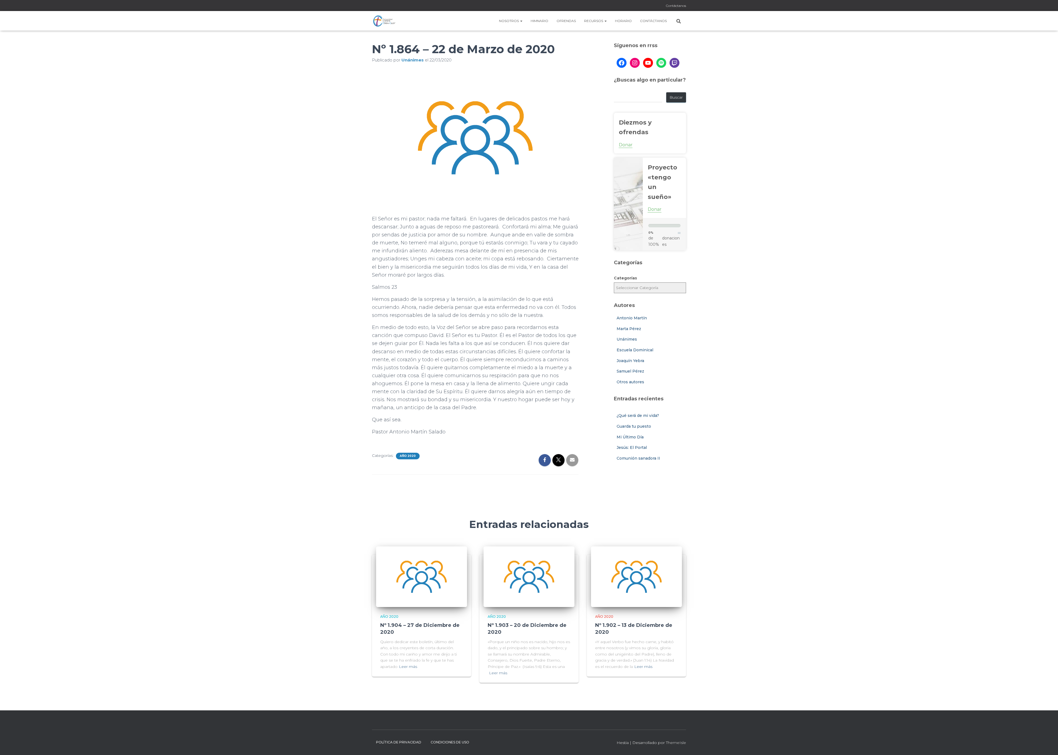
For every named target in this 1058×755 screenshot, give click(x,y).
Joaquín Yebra (630, 360)
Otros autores (630, 381)
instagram (653, 6)
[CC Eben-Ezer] (384, 21)
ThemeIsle (676, 742)
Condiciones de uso (450, 742)
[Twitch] (674, 63)
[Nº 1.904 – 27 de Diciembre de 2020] (421, 576)
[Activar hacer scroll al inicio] (1047, 744)
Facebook (647, 6)
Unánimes (627, 339)
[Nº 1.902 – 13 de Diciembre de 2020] (636, 576)
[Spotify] (661, 63)
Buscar (676, 97)
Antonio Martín (632, 318)
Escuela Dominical (635, 349)
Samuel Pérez (630, 371)
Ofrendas (566, 21)
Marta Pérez (629, 328)
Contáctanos (676, 6)
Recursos (594, 21)
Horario (623, 21)
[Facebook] (622, 63)
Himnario (539, 21)
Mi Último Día (630, 437)
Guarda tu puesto (634, 426)
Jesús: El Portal (632, 447)
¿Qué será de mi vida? (638, 415)
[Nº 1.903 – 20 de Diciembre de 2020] (529, 576)
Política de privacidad (398, 742)
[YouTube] (648, 63)
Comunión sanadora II (638, 458)
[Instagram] (635, 63)
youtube (660, 6)
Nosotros (509, 21)
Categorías (625, 278)
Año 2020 (408, 456)
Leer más (408, 666)
